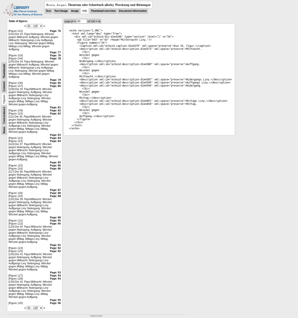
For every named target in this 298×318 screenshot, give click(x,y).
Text (48, 10)
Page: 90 (55, 220)
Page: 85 (55, 162)
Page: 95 (55, 300)
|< (72, 21)
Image (75, 10)
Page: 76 (55, 31)
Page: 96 (55, 303)
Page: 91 (55, 245)
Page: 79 (55, 79)
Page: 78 (55, 55)
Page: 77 (55, 52)
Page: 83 (55, 135)
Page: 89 (55, 217)
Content (4, 86)
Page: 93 (55, 272)
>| (99, 21)
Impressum (96, 316)
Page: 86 (55, 165)
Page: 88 (55, 193)
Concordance (4, 115)
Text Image (61, 10)
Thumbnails (4, 71)
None (4, 130)
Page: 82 (55, 110)
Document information (133, 10)
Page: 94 (55, 275)
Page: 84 (55, 138)
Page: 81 (55, 107)
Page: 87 (55, 190)
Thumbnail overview (103, 10)
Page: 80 (55, 83)
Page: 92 (55, 248)
